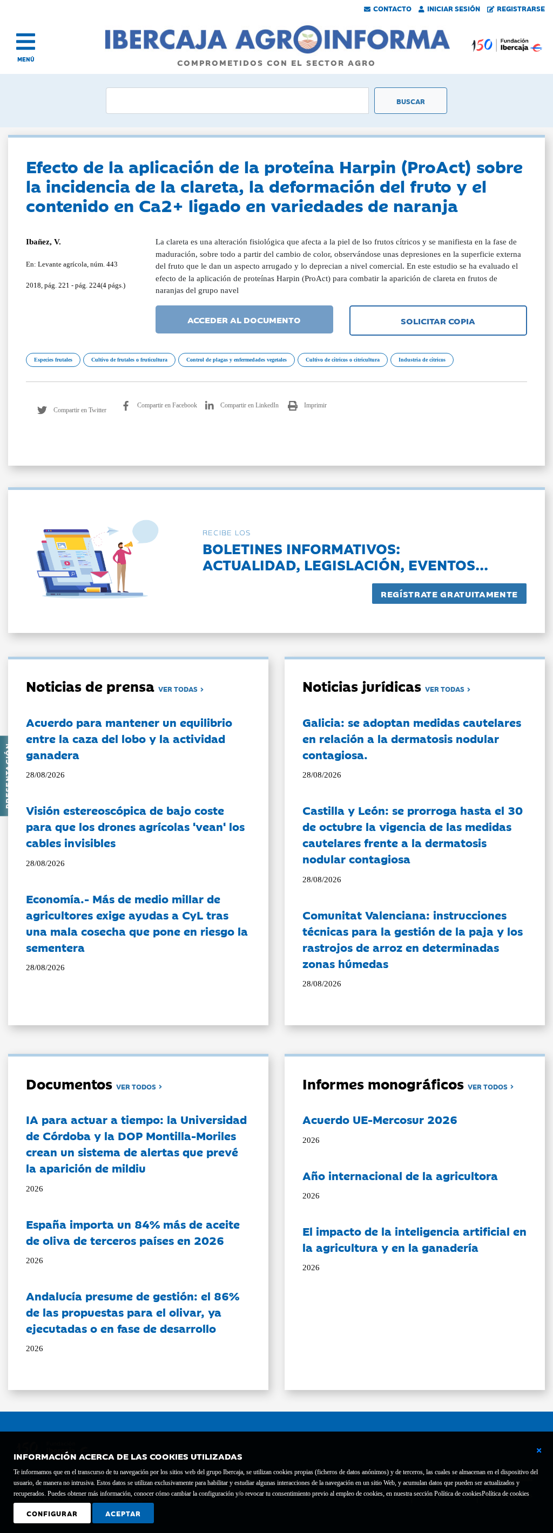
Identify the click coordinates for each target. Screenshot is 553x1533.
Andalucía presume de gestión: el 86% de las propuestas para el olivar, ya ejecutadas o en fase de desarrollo (132, 1311)
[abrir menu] (25, 41)
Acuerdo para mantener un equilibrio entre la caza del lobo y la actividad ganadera (129, 738)
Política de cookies (505, 1493)
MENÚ (26, 59)
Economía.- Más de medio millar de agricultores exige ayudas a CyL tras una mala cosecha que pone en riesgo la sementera (137, 922)
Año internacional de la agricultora (400, 1175)
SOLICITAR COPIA (438, 320)
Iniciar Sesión (453, 8)
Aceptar (123, 1513)
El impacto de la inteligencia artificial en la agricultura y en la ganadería (414, 1239)
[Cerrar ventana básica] (539, 1450)
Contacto (392, 8)
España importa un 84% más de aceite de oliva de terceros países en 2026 (133, 1232)
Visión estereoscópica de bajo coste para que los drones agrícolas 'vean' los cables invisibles (135, 826)
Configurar (52, 1513)
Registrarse (521, 8)
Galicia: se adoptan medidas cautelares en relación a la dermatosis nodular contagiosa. (411, 738)
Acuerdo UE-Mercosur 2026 (379, 1119)
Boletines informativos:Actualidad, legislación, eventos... (345, 556)
